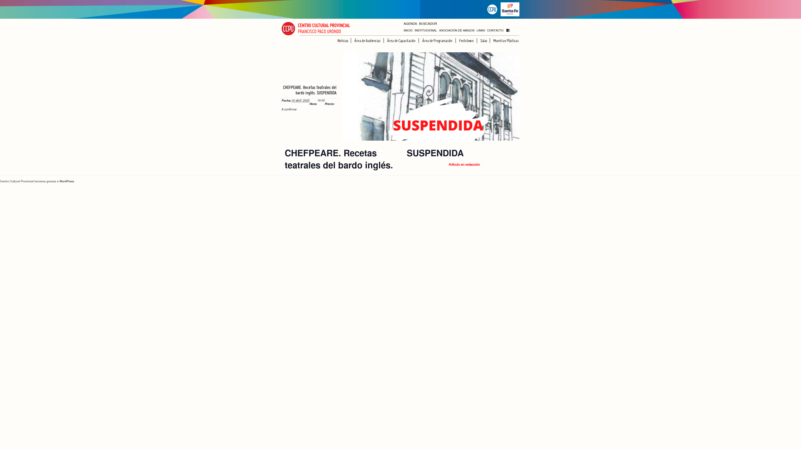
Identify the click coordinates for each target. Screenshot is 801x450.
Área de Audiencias (367, 40)
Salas (483, 40)
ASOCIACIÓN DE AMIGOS (457, 30)
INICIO (408, 30)
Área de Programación (437, 40)
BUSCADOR (428, 24)
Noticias (343, 40)
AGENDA (410, 24)
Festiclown (466, 40)
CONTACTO (495, 30)
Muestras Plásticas (505, 40)
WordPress (66, 181)
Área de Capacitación (401, 40)
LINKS (481, 30)
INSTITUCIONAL (426, 30)
